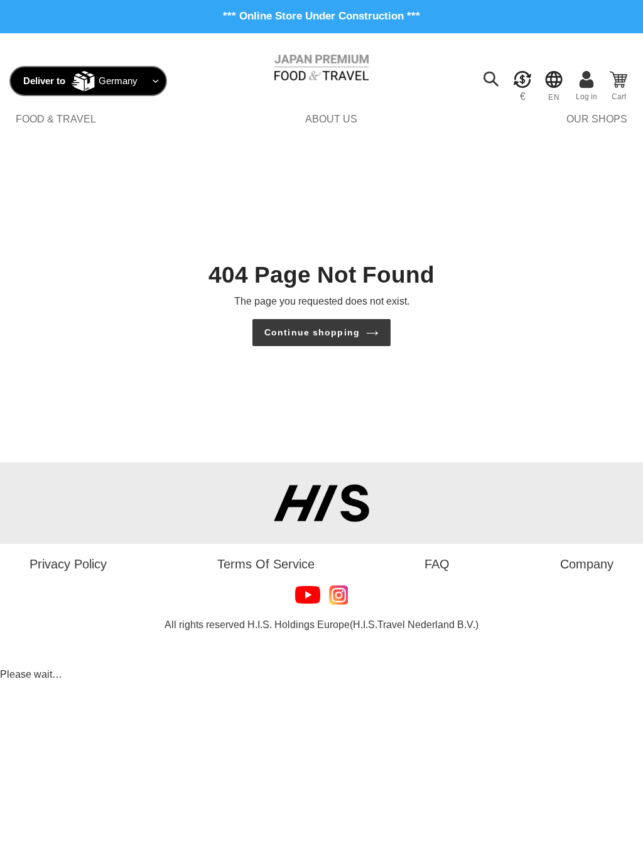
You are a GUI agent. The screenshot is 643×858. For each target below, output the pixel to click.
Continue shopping (312, 332)
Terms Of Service (266, 564)
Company (586, 564)
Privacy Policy (68, 564)
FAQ (437, 564)
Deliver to (44, 80)
